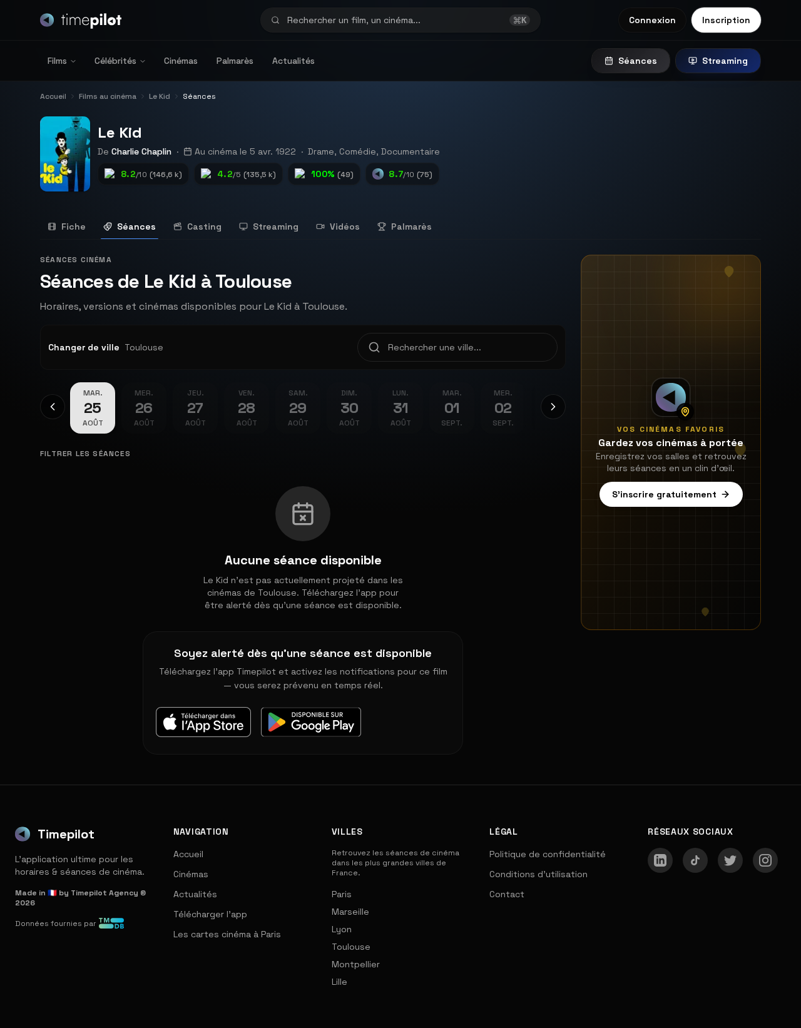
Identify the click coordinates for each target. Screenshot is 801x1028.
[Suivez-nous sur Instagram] (765, 860)
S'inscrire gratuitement (664, 494)
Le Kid (120, 132)
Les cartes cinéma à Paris (227, 934)
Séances (637, 60)
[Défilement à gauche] (52, 406)
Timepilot (66, 834)
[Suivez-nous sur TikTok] (695, 860)
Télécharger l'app (210, 914)
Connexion (652, 20)
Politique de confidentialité (547, 854)
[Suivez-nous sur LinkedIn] (660, 860)
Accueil (188, 854)
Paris (342, 894)
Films (57, 60)
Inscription (726, 20)
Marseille (350, 911)
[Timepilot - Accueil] (80, 20)
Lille (339, 981)
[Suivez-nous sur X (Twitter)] (730, 860)
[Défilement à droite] (553, 406)
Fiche (73, 226)
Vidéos (345, 226)
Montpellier (356, 964)
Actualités (293, 60)
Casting (204, 226)
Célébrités (115, 60)
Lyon (342, 929)
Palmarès (235, 60)
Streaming (725, 60)
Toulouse (351, 946)
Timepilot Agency (104, 893)
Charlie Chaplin (141, 151)
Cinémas (181, 60)
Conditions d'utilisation (538, 874)
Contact (506, 894)
